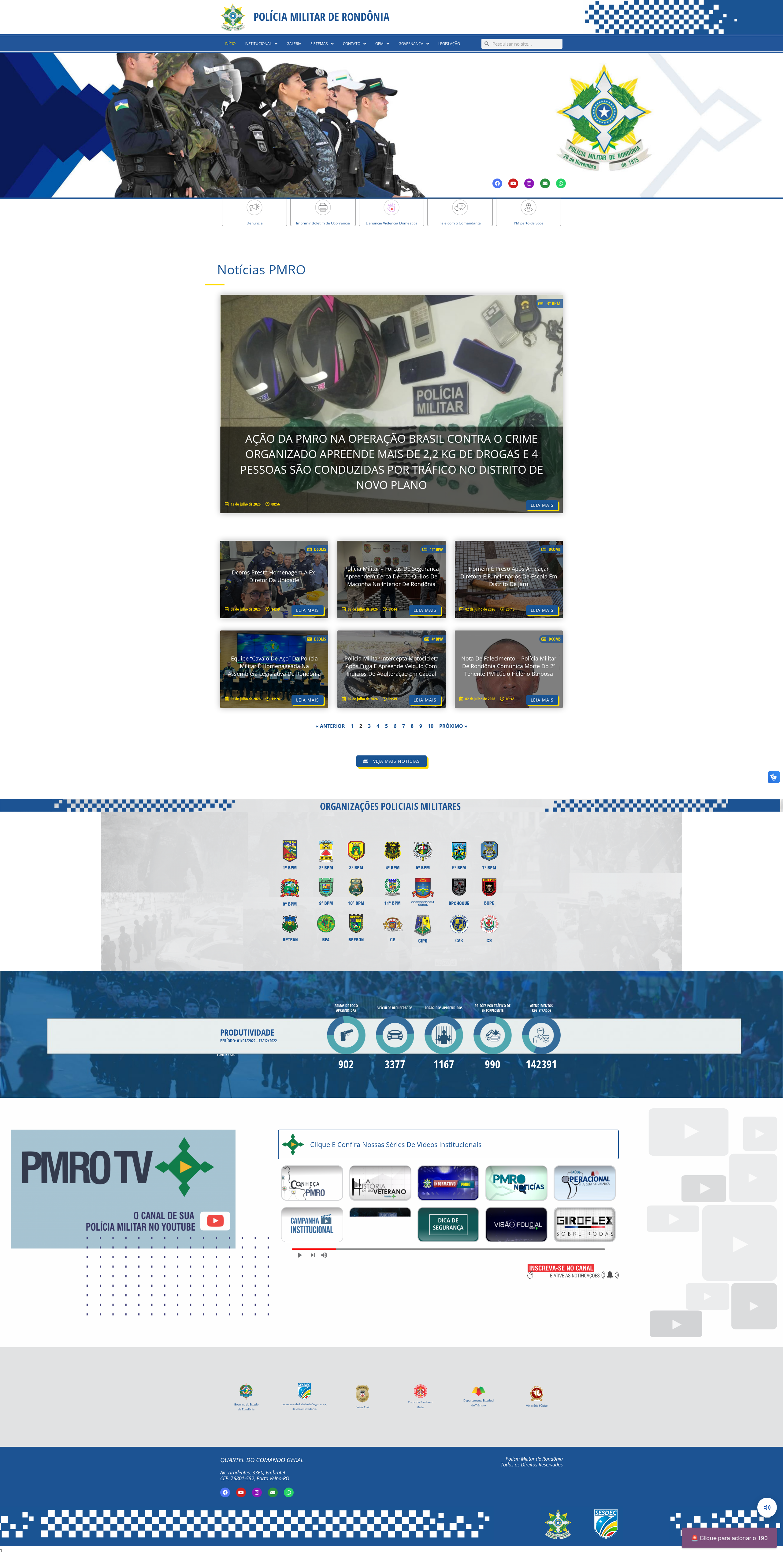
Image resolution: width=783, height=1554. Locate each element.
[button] (261, 43)
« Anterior (330, 726)
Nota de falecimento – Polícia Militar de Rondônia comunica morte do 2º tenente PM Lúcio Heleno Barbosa (508, 666)
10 (430, 726)
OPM (379, 43)
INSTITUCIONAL (258, 43)
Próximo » (453, 726)
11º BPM (436, 549)
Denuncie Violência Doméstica (391, 223)
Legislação (449, 43)
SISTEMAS (319, 43)
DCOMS (320, 549)
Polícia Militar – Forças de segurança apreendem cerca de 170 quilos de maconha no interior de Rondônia (391, 576)
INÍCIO (230, 43)
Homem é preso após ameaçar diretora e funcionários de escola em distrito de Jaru (508, 576)
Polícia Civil (362, 1407)
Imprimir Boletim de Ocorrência (323, 223)
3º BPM (554, 303)
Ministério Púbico (536, 1406)
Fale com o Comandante (460, 223)
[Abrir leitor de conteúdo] (767, 1507)
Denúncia (255, 223)
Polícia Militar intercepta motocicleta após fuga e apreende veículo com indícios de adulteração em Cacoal (391, 666)
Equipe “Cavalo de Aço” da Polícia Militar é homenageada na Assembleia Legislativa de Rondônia (274, 666)
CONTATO (351, 43)
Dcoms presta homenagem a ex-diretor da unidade (274, 576)
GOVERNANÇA (411, 43)
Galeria (294, 43)
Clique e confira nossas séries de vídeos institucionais (395, 1144)
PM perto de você (529, 223)
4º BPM (437, 639)
